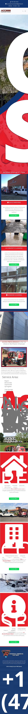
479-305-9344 (15, 2)
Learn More (14, 215)
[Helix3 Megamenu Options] (25, 11)
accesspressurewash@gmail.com (15, 4)
